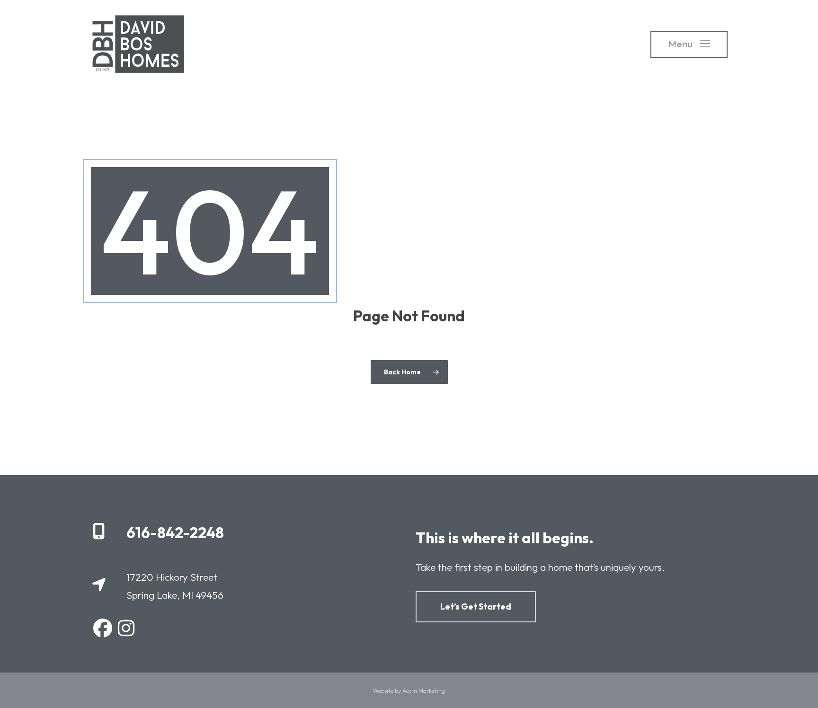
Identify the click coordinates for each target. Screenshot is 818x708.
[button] (689, 44)
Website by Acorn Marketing (409, 690)
